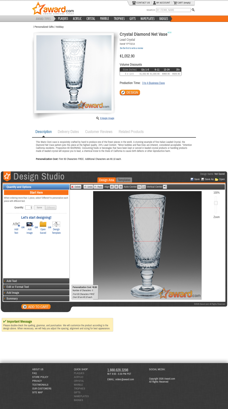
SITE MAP (37, 392)
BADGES (78, 399)
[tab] (44, 131)
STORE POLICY (40, 376)
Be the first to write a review (131, 48)
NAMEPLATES (81, 396)
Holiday (60, 26)
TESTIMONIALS (40, 384)
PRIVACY (37, 380)
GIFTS (77, 392)
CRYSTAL (79, 380)
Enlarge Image (107, 118)
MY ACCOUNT (163, 2)
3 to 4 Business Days (153, 83)
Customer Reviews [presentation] (98, 131)
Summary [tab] (12, 298)
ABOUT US (37, 369)
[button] (39, 207)
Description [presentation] (43, 131)
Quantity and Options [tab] (19, 187)
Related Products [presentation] (131, 131)
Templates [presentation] (124, 180)
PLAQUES (79, 373)
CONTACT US (143, 2)
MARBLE (78, 384)
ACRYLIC (78, 376)
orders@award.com (124, 379)
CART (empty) (183, 2)
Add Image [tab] (13, 292)
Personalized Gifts (44, 26)
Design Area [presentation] (106, 180)
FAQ (34, 373)
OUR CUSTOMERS (41, 388)
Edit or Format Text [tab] (18, 287)
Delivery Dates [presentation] (68, 131)
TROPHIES (79, 388)
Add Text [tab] (12, 281)
